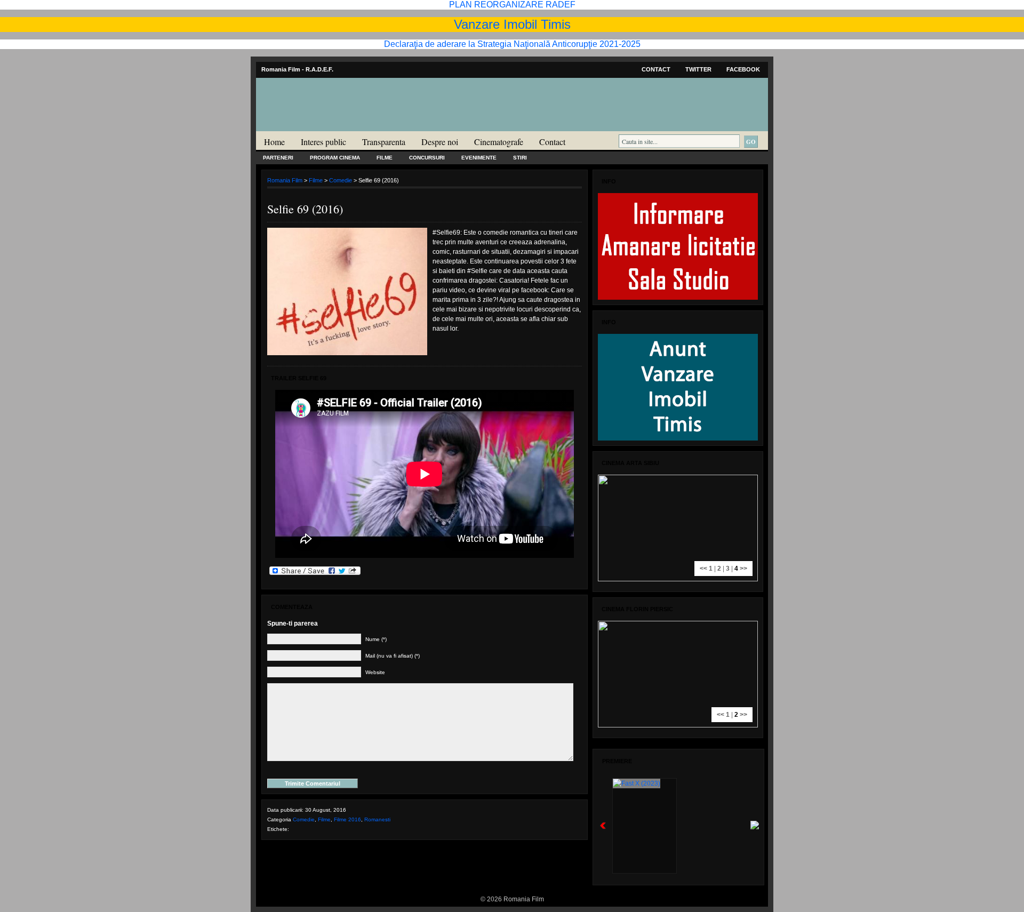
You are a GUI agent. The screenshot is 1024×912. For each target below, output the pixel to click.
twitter (698, 69)
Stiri (520, 158)
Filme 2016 (347, 819)
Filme (385, 158)
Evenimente (479, 158)
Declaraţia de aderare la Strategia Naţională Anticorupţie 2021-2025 (512, 44)
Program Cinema (335, 158)
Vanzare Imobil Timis (512, 24)
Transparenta (383, 141)
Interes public (323, 141)
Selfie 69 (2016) (305, 209)
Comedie (340, 180)
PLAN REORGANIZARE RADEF (512, 4)
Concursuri (427, 158)
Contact (656, 69)
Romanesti (377, 819)
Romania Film (338, 126)
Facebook (743, 69)
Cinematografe (498, 141)
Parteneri (278, 158)
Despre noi (439, 141)
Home (274, 141)
